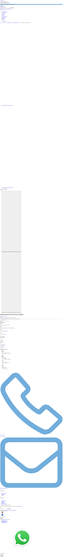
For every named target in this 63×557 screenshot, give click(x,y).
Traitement (3, 17)
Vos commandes (4, 500)
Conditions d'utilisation (4, 520)
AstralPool (1, 316)
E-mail (1, 507)
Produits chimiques (4, 16)
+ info (5, 334)
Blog (2, 494)
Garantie (3, 503)
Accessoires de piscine (9, 22)
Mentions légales (4, 521)
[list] (31, 106)
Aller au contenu (2, 0)
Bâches (3, 15)
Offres (2, 19)
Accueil (1, 22)
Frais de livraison (5, 317)
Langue (1, 5)
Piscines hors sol (4, 11)
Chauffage (3, 14)
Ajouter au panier (2, 322)
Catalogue (4, 22)
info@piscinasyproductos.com (3, 488)
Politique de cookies (4, 522)
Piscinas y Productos (4, 519)
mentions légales (20, 506)
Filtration (3, 13)
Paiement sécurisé (4, 502)
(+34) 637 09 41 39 (3, 436)
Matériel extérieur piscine (16, 22)
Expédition (3, 501)
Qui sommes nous (4, 493)
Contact (3, 495)
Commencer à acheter (2, 345)
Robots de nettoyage (4, 12)
